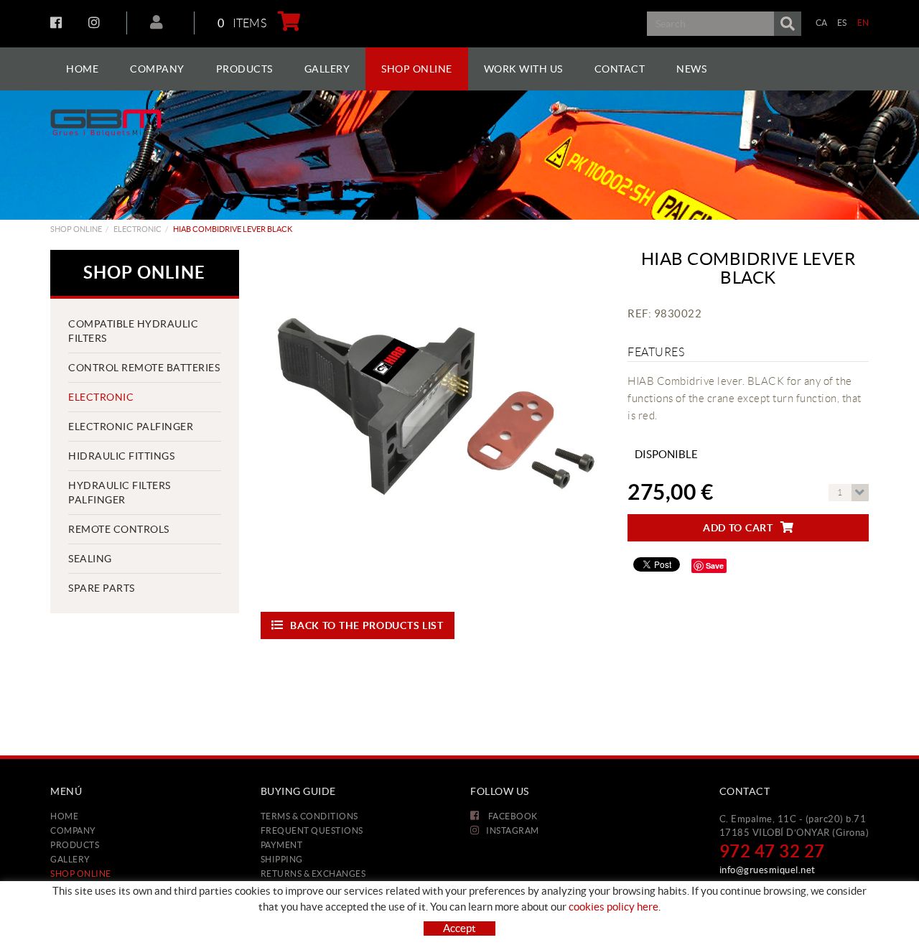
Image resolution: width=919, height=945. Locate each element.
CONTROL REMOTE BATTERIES (144, 367)
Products (74, 844)
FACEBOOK (57, 22)
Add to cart (738, 528)
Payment (282, 844)
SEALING (90, 558)
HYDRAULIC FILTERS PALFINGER (119, 493)
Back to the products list (367, 625)
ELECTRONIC (137, 229)
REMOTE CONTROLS (118, 529)
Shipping (282, 859)
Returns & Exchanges (313, 873)
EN (863, 22)
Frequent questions (312, 830)
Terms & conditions (309, 816)
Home (64, 816)
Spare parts (101, 588)
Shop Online (76, 229)
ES (842, 22)
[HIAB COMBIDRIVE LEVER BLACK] (434, 423)
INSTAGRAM (95, 22)
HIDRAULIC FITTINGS (121, 456)
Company (73, 830)
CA (822, 22)
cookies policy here (613, 906)
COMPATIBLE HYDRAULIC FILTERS (133, 331)
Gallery (70, 859)
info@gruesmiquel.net (767, 870)
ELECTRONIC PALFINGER (130, 426)
